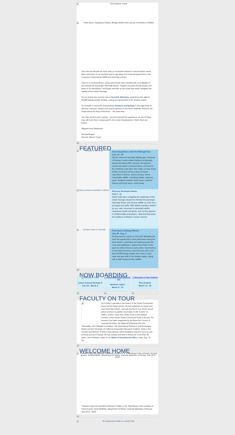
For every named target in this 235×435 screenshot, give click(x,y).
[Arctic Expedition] (93, 169)
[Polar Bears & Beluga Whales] (93, 248)
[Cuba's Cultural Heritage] (90, 277)
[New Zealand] (145, 277)
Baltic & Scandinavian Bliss (124, 337)
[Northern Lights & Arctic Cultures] (117, 279)
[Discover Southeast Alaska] (93, 209)
